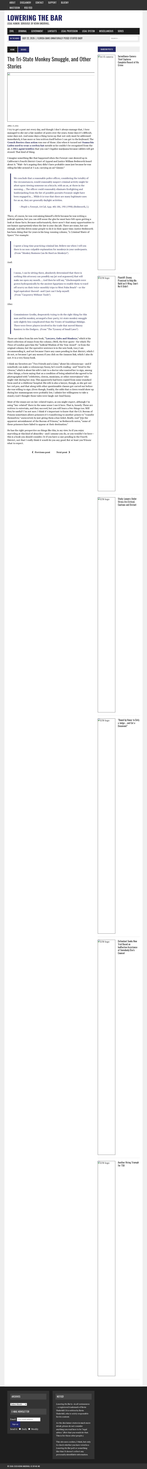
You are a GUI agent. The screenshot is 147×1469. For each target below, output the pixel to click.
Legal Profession (69, 31)
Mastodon (15, 7)
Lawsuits (52, 31)
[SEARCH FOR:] (124, 38)
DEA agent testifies (23, 148)
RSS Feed (28, 7)
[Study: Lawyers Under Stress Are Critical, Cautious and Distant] (106, 710)
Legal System (88, 31)
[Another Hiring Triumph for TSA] (106, 1374)
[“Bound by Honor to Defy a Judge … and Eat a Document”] (106, 931)
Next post (61, 452)
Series (121, 31)
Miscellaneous (106, 31)
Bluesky (65, 2)
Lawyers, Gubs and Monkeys (61, 338)
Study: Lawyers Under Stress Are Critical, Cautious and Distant (127, 501)
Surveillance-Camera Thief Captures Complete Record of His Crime (128, 61)
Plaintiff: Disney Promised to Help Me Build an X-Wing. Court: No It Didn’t (128, 282)
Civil (11, 31)
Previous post (42, 452)
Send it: (14, 1429)
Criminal (22, 31)
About (12, 2)
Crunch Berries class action (22, 142)
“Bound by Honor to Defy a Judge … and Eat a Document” (128, 723)
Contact (39, 2)
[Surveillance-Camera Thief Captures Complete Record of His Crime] (106, 267)
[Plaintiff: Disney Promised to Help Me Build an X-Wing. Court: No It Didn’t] (106, 489)
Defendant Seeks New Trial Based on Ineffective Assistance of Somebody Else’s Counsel (127, 947)
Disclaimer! (25, 2)
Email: (13, 1419)
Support (52, 2)
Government (37, 31)
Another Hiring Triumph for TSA (128, 1164)
